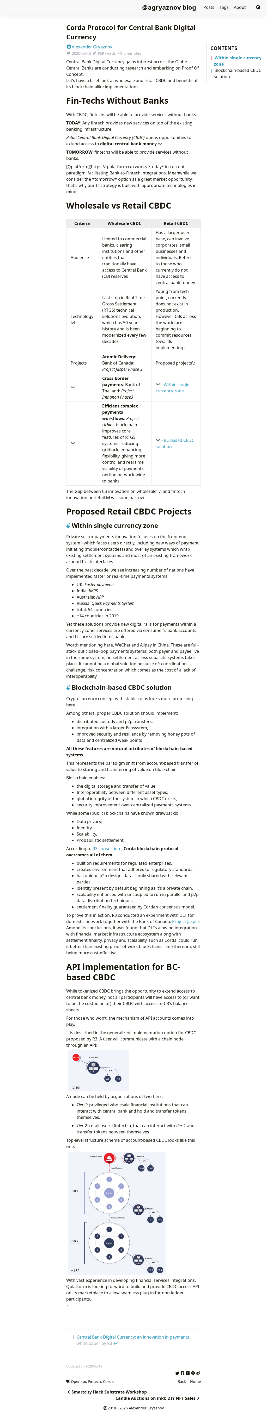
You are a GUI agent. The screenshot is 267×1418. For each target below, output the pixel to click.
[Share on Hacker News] (187, 1372)
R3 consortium (107, 848)
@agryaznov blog (169, 7)
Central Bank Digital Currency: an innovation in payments (133, 1337)
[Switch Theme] (258, 7)
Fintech (94, 1381)
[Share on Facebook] (182, 1372)
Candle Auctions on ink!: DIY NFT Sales (156, 1398)
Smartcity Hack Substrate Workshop (109, 1392)
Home (195, 1381)
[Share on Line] (193, 1372)
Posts (209, 7)
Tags (225, 7)
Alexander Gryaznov (92, 47)
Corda (108, 1381)
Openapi (78, 1381)
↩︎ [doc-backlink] (115, 1343)
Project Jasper (185, 921)
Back (182, 1381)
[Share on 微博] (198, 1372)
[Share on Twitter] (177, 1372)
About (240, 7)
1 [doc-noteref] (67, 1306)
